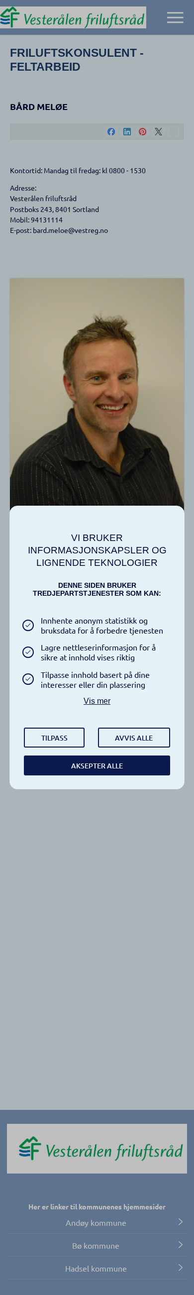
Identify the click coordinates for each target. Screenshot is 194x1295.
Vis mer (97, 701)
